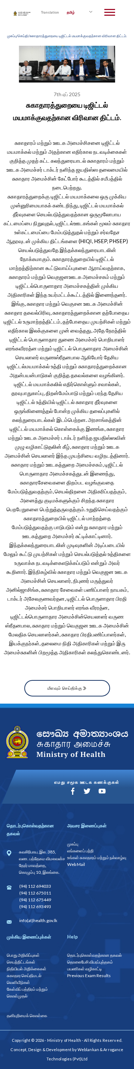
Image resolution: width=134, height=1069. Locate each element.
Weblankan (88, 1049)
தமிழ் (71, 12)
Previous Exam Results (89, 975)
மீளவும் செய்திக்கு (65, 688)
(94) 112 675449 (35, 899)
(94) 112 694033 (35, 886)
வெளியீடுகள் (18, 982)
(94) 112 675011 (35, 893)
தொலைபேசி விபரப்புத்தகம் (90, 962)
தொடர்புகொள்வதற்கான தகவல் (94, 955)
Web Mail (76, 864)
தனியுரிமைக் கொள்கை (27, 1015)
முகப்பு (11, 36)
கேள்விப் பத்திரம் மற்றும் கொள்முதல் (27, 992)
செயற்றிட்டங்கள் (21, 962)
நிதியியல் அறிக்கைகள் (26, 968)
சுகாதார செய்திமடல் (24, 975)
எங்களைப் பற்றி (80, 850)
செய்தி (23, 36)
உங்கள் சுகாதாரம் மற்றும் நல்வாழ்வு (96, 857)
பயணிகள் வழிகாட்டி (84, 968)
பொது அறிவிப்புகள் (23, 955)
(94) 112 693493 (35, 906)
